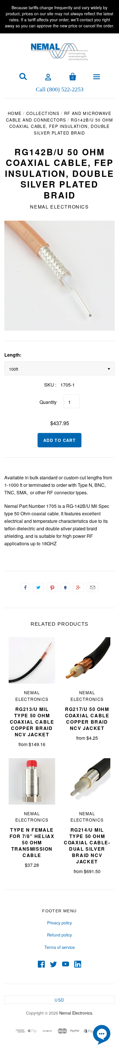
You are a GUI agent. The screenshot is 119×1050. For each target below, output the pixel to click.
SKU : (50, 384)
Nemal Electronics (59, 206)
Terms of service (59, 947)
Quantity (48, 402)
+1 (78, 587)
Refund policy (59, 935)
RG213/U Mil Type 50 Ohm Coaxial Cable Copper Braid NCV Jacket (32, 722)
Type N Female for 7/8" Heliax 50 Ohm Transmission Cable (32, 842)
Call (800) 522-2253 (59, 89)
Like (25, 587)
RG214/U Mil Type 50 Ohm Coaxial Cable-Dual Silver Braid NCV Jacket (87, 845)
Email (92, 587)
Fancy (65, 587)
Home (15, 113)
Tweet (38, 587)
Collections (42, 113)
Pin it (52, 587)
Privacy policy (59, 923)
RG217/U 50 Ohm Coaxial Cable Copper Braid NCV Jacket (87, 718)
